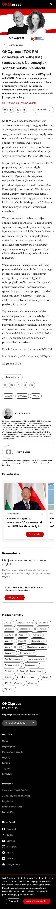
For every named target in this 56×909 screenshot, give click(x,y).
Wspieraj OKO (9, 746)
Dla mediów (8, 812)
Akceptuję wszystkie (36, 901)
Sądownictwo (13, 513)
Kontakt (6, 763)
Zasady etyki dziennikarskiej (16, 795)
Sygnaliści (7, 768)
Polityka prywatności (12, 806)
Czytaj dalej (35, 534)
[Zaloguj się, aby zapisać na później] (41, 514)
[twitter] (18, 385)
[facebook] (12, 385)
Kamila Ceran (23, 452)
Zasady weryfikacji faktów (15, 790)
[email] (25, 385)
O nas (5, 741)
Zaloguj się (13, 597)
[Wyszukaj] (51, 4)
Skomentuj (42, 109)
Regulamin (7, 801)
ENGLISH (7, 774)
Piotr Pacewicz (22, 413)
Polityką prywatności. (42, 884)
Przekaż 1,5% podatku (13, 752)
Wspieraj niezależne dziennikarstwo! (20, 714)
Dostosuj (13, 901)
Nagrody (6, 757)
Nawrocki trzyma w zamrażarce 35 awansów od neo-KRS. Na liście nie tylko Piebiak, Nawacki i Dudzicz (24, 522)
